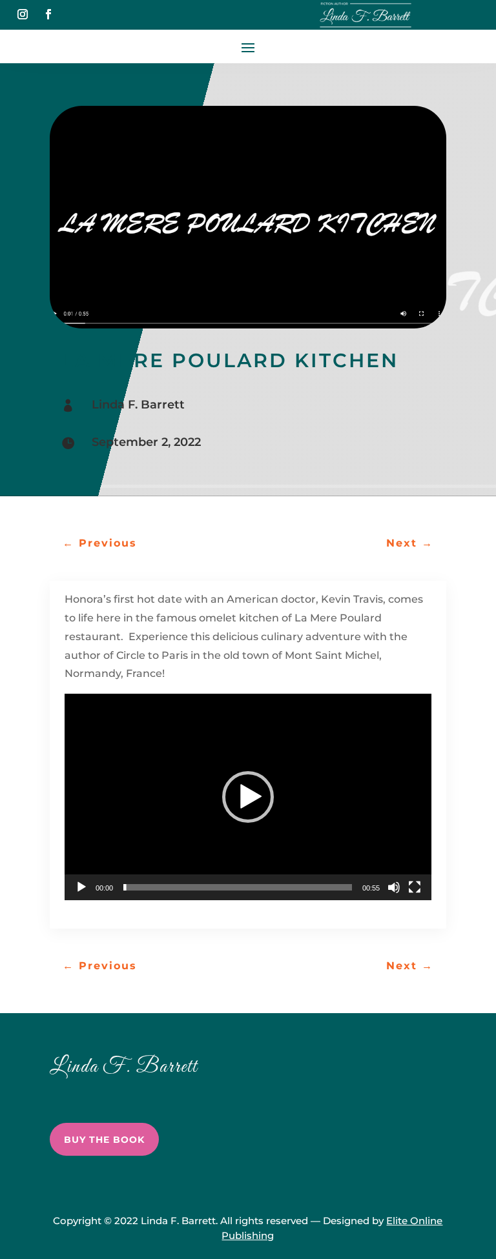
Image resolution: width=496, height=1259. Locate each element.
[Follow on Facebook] (48, 14)
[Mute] (394, 887)
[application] (248, 797)
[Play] (81, 887)
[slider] (237, 887)
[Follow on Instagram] (22, 14)
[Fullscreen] (414, 887)
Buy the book (104, 1139)
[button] (248, 797)
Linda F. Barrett (138, 405)
